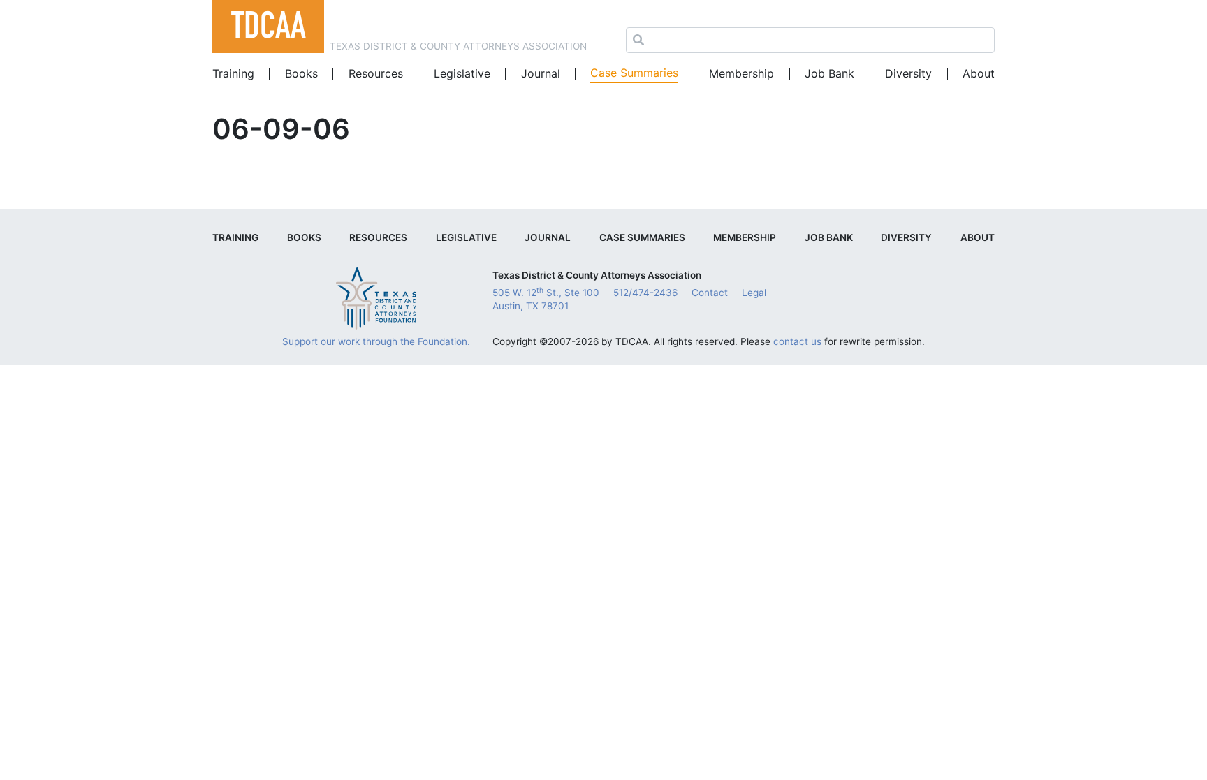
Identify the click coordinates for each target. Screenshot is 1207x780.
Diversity (908, 73)
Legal (754, 292)
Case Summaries (634, 73)
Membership (741, 73)
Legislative (462, 73)
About (979, 73)
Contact (710, 292)
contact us (797, 341)
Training (233, 73)
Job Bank (829, 73)
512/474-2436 (645, 292)
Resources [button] (376, 73)
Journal (540, 73)
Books (301, 73)
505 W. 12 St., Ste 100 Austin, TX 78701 (545, 298)
